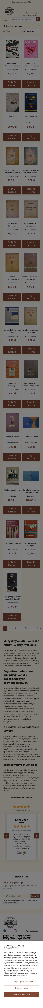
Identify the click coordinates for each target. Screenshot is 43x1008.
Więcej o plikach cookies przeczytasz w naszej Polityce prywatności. (20, 974)
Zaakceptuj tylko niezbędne (21, 981)
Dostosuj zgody (21, 988)
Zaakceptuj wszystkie (21, 994)
